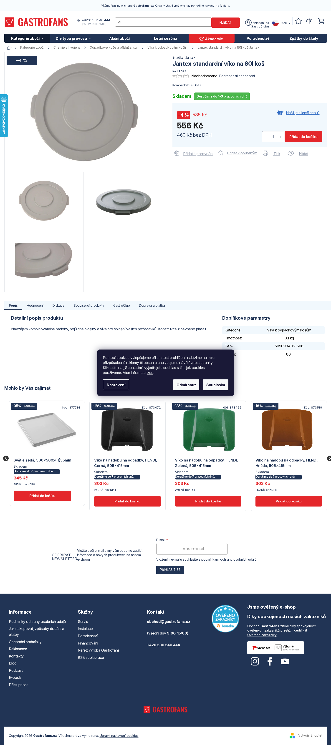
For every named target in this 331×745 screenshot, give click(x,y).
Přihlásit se (170, 570)
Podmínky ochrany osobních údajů (37, 621)
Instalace (85, 628)
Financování (88, 643)
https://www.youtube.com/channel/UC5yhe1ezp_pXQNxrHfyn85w (285, 661)
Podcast (16, 670)
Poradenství (88, 636)
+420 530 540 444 (96, 20)
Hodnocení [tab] (35, 305)
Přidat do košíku (303, 136)
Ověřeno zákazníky (262, 635)
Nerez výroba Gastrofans (99, 650)
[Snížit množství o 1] (265, 136)
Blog (12, 663)
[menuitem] (27, 38)
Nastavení (116, 384)
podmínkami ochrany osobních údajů (228, 559)
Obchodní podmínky (25, 642)
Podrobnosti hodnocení (237, 76)
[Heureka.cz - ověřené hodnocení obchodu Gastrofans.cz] (225, 618)
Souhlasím (215, 384)
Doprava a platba (152, 305)
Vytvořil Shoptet (310, 735)
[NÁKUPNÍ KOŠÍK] (321, 21)
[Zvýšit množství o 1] (281, 136)
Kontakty (16, 656)
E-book (15, 677)
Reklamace (18, 649)
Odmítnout (186, 384)
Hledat (226, 22)
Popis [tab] (13, 305)
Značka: (183, 57)
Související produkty (89, 305)
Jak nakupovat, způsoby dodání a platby (36, 631)
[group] (47, 453)
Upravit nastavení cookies (119, 735)
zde (150, 372)
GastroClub (121, 305)
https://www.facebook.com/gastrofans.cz (270, 661)
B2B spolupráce (91, 657)
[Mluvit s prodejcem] (297, 115)
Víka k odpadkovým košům (289, 330)
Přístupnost (18, 684)
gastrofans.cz (255, 661)
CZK (284, 23)
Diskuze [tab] (59, 305)
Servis (83, 621)
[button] (42, 487)
